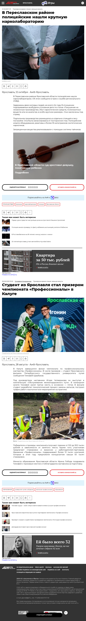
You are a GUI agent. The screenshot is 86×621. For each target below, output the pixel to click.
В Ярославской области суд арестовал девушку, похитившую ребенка (44, 166)
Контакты (65, 570)
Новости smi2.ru (9, 275)
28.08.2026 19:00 (7, 281)
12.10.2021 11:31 (6, 9)
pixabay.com (6, 81)
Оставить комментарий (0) (67, 187)
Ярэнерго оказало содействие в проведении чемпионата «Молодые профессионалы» (42, 520)
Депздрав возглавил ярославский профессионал (29, 527)
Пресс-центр (39, 567)
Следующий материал (44, 615)
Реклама (48, 567)
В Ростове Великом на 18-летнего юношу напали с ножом (32, 234)
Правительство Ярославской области (15, 353)
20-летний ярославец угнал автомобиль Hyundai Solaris (31, 241)
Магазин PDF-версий (60, 567)
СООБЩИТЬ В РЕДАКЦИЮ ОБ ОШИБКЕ (29, 572)
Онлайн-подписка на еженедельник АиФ (31, 570)
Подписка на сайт (53, 570)
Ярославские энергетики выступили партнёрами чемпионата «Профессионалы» (40, 513)
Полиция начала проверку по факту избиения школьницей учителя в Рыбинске (40, 227)
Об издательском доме (25, 567)
